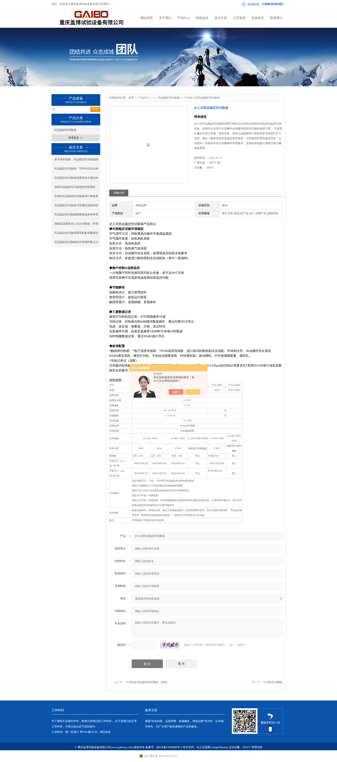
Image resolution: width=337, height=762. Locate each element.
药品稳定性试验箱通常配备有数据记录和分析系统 (76, 234)
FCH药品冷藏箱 (272, 682)
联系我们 (276, 18)
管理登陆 (256, 747)
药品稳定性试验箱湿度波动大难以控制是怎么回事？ (76, 179)
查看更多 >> (75, 137)
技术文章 (221, 18)
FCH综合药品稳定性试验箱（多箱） (147, 682)
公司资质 (239, 18)
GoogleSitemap (219, 747)
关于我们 (165, 18)
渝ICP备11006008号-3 (169, 747)
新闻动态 (202, 18)
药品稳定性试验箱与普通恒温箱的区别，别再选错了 (76, 207)
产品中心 (183, 18)
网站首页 (146, 18)
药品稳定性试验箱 (65, 129)
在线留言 (258, 18)
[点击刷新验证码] (170, 645)
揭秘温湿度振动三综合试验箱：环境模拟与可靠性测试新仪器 (76, 225)
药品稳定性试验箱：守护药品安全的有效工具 (76, 170)
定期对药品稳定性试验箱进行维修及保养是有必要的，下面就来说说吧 (76, 198)
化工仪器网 (203, 747)
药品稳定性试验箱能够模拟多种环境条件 (76, 216)
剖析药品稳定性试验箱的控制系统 (74, 187)
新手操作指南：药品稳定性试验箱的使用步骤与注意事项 (76, 161)
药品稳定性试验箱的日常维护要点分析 (76, 243)
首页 (131, 97)
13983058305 (272, 4)
